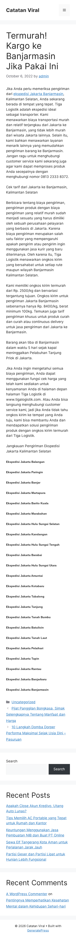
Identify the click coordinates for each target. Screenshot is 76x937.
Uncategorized (23, 702)
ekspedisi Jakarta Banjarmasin (38, 94)
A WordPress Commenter (26, 894)
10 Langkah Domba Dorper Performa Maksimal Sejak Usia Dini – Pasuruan (36, 733)
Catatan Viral (22, 10)
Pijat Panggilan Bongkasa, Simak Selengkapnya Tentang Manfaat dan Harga (35, 714)
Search (11, 761)
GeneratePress (38, 930)
